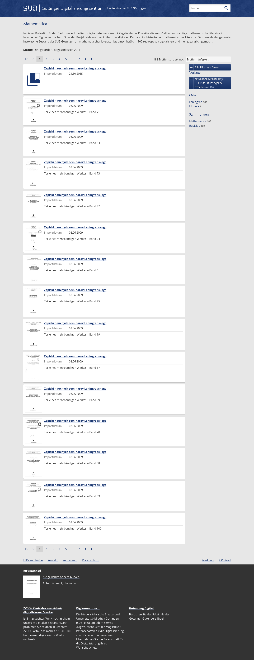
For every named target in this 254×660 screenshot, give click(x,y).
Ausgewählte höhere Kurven (61, 577)
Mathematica (200, 121)
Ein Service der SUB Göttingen (126, 8)
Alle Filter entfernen (204, 67)
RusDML (197, 126)
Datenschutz (90, 560)
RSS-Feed (225, 560)
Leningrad (198, 102)
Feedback (208, 560)
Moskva (195, 106)
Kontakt (53, 560)
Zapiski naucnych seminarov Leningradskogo (75, 68)
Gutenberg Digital (141, 608)
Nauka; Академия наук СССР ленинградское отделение (206, 83)
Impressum (70, 560)
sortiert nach (176, 59)
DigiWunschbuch (88, 608)
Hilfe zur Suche (33, 560)
